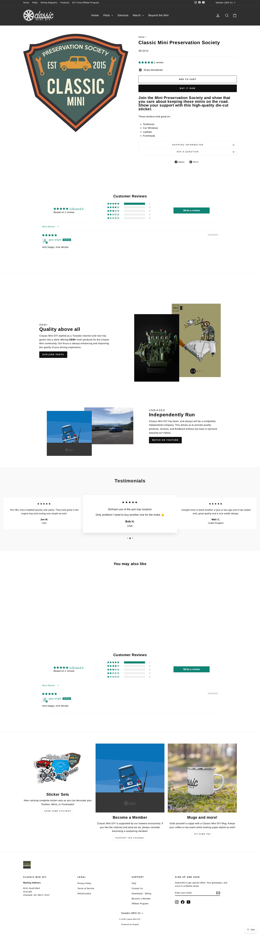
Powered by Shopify (130, 924)
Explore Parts (53, 354)
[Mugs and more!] (202, 778)
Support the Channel (130, 838)
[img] (49, 235)
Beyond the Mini (158, 15)
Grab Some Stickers (57, 811)
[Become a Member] (130, 778)
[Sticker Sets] (57, 767)
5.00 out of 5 (76, 208)
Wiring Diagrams (49, 2)
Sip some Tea (202, 834)
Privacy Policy (84, 883)
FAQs (35, 2)
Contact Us (137, 888)
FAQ (134, 883)
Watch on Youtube (165, 440)
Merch (137, 15)
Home (26, 2)
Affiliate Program (140, 903)
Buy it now (187, 88)
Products (64, 2)
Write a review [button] (191, 210)
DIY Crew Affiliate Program (85, 2)
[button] (146, 62)
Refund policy (84, 893)
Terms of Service (85, 888)
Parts (107, 15)
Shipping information (187, 145)
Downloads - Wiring (141, 893)
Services (123, 15)
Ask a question (188, 152)
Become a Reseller (141, 898)
